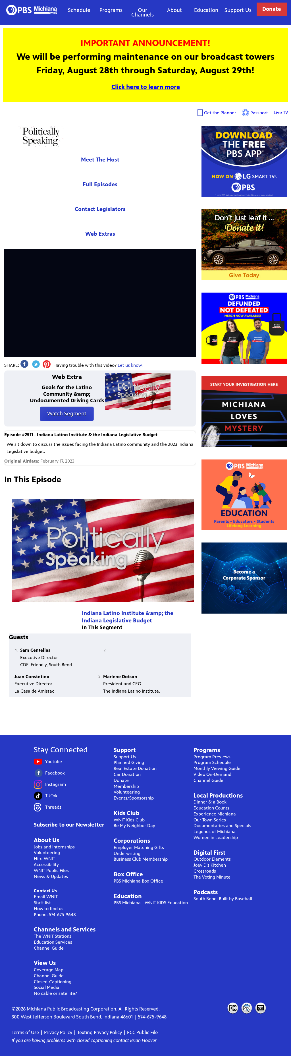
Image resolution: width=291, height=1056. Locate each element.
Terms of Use (25, 1032)
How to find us (48, 908)
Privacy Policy (58, 1032)
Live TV (281, 112)
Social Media (46, 987)
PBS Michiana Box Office (138, 881)
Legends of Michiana (215, 831)
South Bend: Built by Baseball (223, 898)
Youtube (53, 761)
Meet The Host (100, 159)
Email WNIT (46, 896)
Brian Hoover (143, 1040)
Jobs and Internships (54, 847)
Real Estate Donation (135, 768)
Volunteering (47, 852)
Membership (126, 786)
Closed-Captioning (52, 981)
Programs (110, 10)
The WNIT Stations (52, 936)
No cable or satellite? (55, 993)
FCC (232, 1008)
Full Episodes (100, 184)
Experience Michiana (215, 814)
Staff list (42, 902)
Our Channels (142, 12)
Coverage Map (48, 969)
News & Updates (51, 876)
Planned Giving (129, 762)
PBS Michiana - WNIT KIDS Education (151, 902)
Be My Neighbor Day (134, 825)
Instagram (55, 784)
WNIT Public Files (51, 870)
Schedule (79, 10)
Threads (53, 807)
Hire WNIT (44, 858)
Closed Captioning (261, 1008)
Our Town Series (210, 820)
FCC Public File (142, 1032)
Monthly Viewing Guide (217, 768)
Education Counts (211, 808)
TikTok (51, 795)
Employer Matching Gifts (139, 847)
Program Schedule (212, 762)
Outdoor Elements (212, 859)
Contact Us (45, 890)
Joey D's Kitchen (210, 865)
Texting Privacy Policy (99, 1032)
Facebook (55, 773)
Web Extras (100, 234)
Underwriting (127, 853)
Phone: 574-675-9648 (55, 914)
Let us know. (130, 365)
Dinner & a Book (210, 802)
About (174, 10)
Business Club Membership (141, 859)
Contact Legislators (100, 209)
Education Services (53, 942)
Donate (271, 9)
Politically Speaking (39, 136)
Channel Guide (49, 948)
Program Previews (212, 756)
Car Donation (127, 774)
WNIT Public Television (31, 10)
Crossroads (205, 871)
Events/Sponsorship (134, 798)
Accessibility (46, 864)
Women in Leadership (216, 837)
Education (206, 10)
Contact (246, 1008)
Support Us (238, 10)
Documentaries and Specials (222, 825)
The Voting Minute (212, 877)
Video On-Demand (212, 774)
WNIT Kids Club (129, 820)
